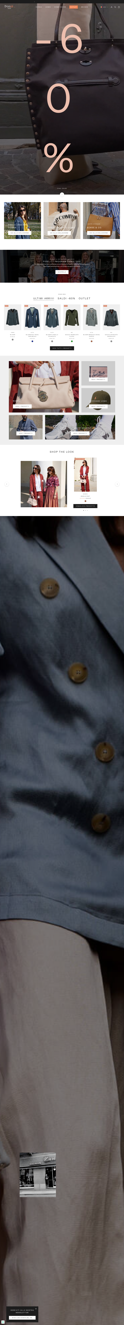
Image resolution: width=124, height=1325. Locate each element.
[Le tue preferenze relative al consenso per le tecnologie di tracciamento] (3, 1322)
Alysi (32, 332)
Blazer (12, 334)
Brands (84, 7)
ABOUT (86, 1293)
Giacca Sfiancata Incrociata (111, 335)
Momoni (85, 494)
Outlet (73, 7)
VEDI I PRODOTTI (22, 406)
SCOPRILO (62, 272)
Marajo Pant (85, 496)
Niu (72, 332)
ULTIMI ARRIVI (43, 298)
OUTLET (85, 298)
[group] (62, 99)
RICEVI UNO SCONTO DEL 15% (22, 1317)
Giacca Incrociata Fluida (72, 335)
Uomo (48, 7)
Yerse (12, 332)
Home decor (60, 7)
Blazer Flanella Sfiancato (52, 335)
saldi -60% (66, 298)
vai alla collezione (98, 233)
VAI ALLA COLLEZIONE (20, 233)
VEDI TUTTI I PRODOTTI (62, 348)
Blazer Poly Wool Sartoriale (32, 335)
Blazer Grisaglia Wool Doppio (91, 335)
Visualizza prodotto (85, 506)
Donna (39, 7)
